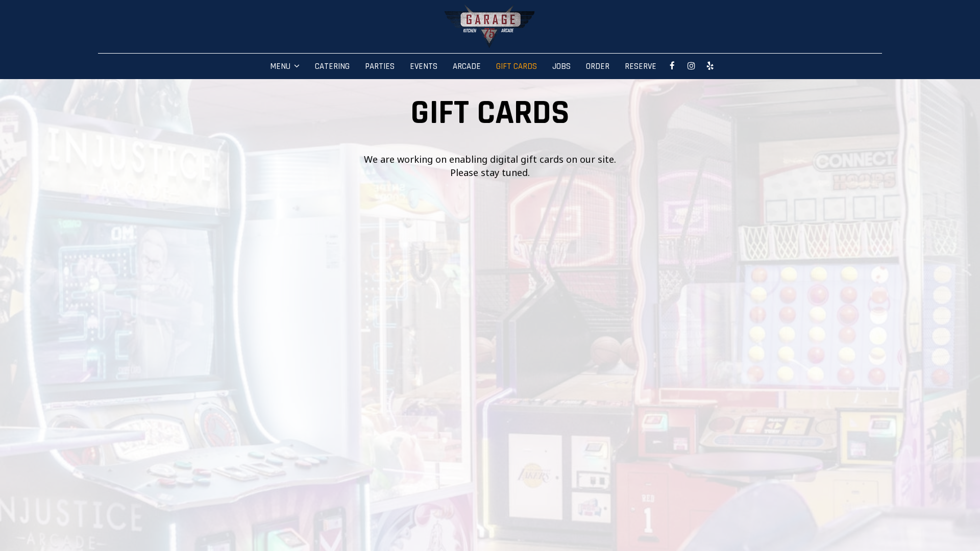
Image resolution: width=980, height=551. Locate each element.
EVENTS (423, 66)
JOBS (561, 66)
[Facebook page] (672, 66)
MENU (281, 66)
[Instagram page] (691, 66)
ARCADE (467, 66)
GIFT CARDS (516, 66)
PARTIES (380, 66)
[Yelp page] (710, 66)
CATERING (332, 66)
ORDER (597, 66)
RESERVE (640, 66)
